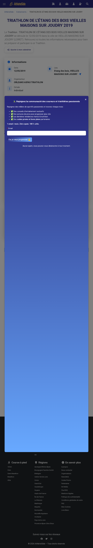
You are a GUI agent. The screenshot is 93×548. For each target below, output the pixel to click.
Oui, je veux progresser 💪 (19, 139)
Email (10, 128)
